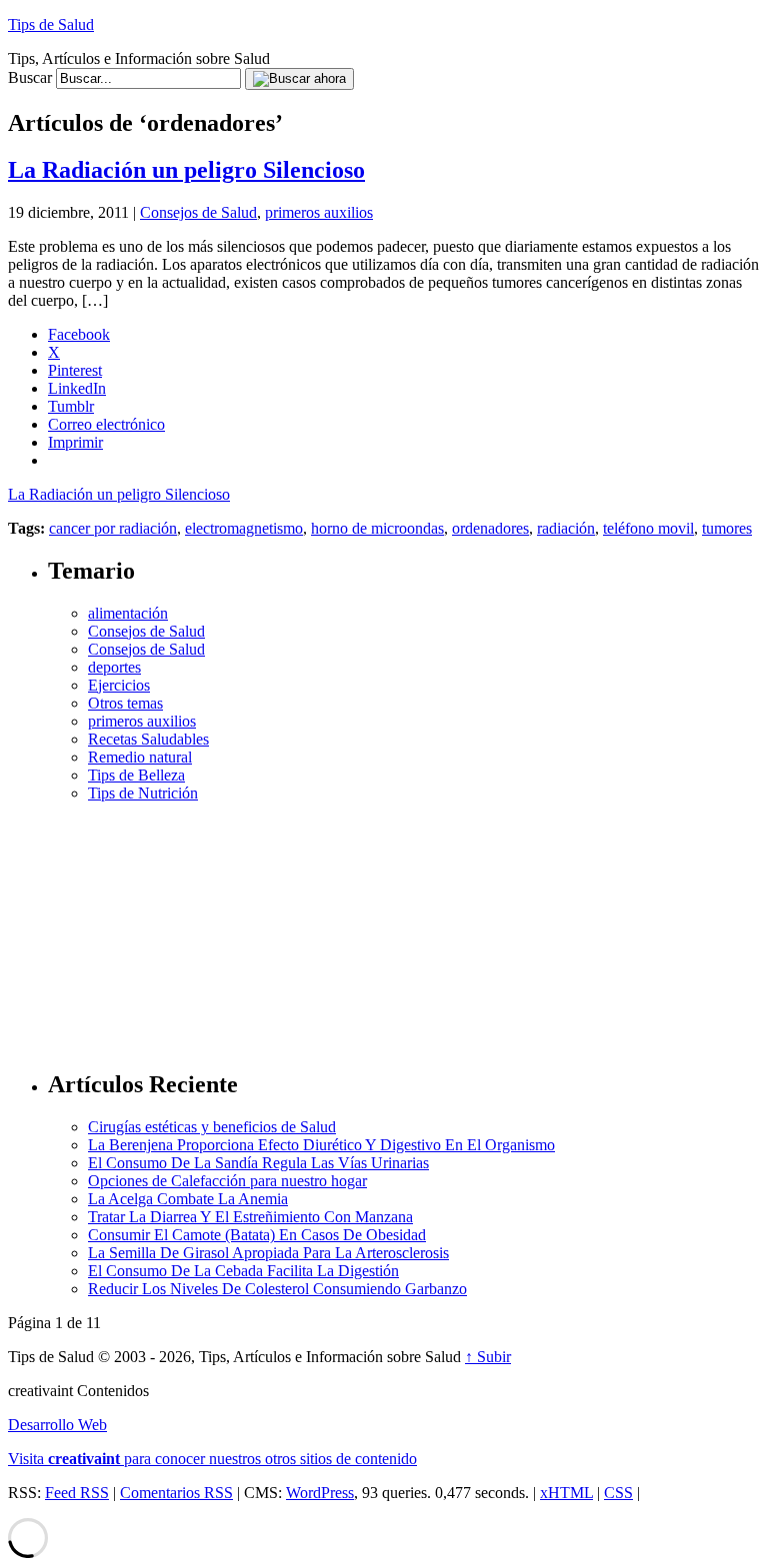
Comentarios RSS (176, 1492)
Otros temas (125, 703)
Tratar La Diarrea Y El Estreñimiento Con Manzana (250, 1216)
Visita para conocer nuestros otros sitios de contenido (212, 1458)
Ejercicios (119, 685)
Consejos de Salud (198, 212)
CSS (618, 1492)
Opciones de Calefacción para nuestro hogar (227, 1180)
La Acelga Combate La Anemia (188, 1198)
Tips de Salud (51, 24)
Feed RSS (77, 1492)
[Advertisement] (404, 927)
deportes (114, 667)
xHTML (566, 1492)
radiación (566, 528)
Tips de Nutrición (143, 792)
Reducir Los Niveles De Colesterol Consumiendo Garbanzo (277, 1288)
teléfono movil (648, 528)
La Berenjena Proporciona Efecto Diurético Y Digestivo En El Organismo (321, 1144)
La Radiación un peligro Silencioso (186, 170)
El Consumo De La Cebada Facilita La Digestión (243, 1270)
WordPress (320, 1492)
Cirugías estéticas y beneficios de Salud (212, 1126)
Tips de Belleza (136, 775)
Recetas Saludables (148, 739)
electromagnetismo (244, 528)
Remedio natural (140, 757)
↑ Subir (488, 1356)
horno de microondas (377, 528)
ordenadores (490, 528)
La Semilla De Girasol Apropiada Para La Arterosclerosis (268, 1252)
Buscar (30, 77)
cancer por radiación (113, 528)
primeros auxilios (319, 212)
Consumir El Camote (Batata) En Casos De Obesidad (257, 1234)
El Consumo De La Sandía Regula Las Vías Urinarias (258, 1162)
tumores (727, 528)
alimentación (128, 613)
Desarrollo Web (57, 1424)
